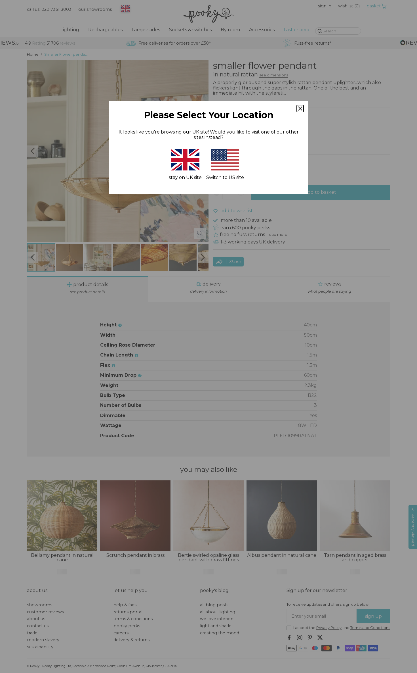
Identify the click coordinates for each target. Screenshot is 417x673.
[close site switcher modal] (300, 108)
